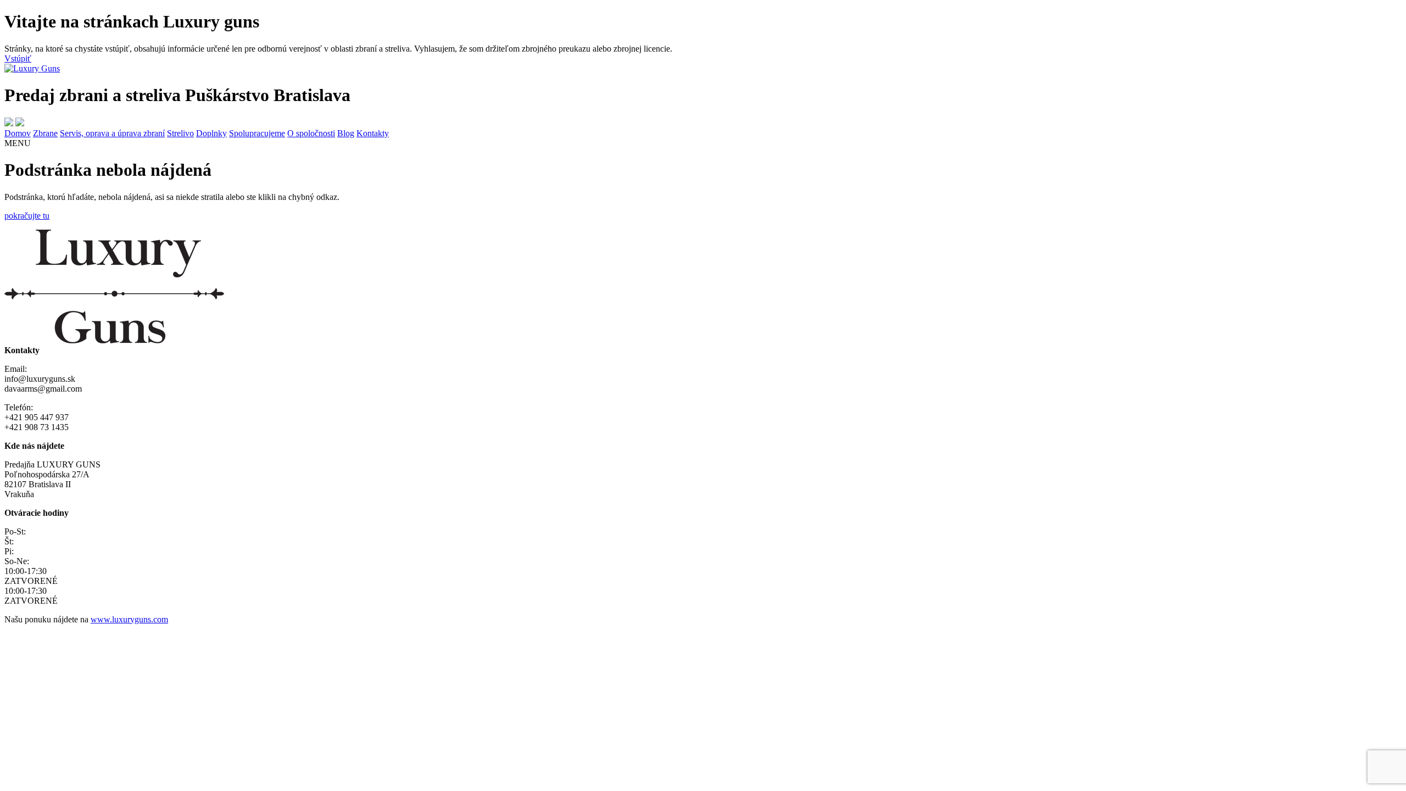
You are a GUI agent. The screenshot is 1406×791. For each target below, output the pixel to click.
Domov (17, 133)
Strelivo (180, 133)
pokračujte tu (26, 215)
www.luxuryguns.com (129, 619)
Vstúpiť (17, 58)
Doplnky (211, 133)
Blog (345, 133)
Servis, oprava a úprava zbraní (112, 133)
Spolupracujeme (257, 133)
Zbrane (45, 133)
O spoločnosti (311, 133)
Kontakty (372, 133)
